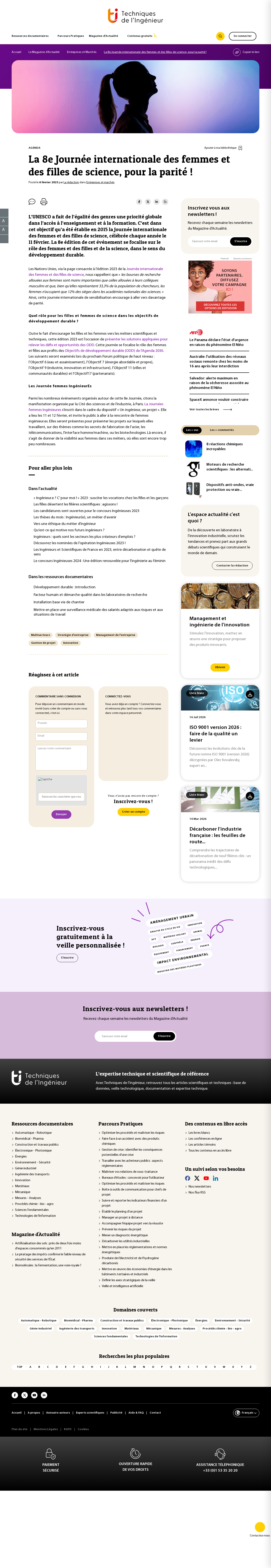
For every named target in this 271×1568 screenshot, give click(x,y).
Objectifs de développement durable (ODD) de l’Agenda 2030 (114, 351)
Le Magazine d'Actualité (44, 52)
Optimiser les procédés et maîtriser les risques (133, 1133)
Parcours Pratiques (71, 36)
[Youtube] (206, 1178)
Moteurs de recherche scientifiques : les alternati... (229, 467)
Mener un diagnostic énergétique (125, 1235)
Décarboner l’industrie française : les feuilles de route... (217, 836)
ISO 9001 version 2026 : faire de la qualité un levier (215, 734)
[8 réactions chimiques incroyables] (193, 448)
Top (19, 1367)
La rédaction (71, 182)
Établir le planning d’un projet (122, 1211)
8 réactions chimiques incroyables (224, 447)
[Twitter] (196, 1178)
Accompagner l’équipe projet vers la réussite (132, 1223)
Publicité (225, 259)
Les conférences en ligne (205, 1139)
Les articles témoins (202, 1144)
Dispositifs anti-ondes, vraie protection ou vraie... (230, 487)
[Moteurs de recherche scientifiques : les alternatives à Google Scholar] (193, 469)
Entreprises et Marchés (82, 52)
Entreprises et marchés (100, 182)
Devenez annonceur (242, 259)
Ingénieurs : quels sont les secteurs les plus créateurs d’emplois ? (84, 537)
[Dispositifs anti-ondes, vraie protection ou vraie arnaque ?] (193, 489)
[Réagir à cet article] (1, 238)
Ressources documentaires (30, 36)
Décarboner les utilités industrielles (126, 1241)
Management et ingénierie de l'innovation (219, 622)
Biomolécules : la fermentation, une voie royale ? (48, 1265)
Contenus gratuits (139, 36)
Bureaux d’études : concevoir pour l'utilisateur (133, 1177)
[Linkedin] (215, 1178)
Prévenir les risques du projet (121, 1229)
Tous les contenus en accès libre (209, 1150)
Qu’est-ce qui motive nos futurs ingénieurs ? (69, 530)
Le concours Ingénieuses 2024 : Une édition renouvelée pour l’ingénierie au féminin (100, 561)
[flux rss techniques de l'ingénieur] (165, 202)
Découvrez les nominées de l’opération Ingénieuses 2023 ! (80, 543)
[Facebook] (187, 1178)
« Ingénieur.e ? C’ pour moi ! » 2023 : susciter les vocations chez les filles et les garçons (101, 498)
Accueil (16, 52)
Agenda (35, 148)
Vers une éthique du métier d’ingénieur (65, 524)
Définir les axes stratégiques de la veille (128, 1280)
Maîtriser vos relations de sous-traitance (130, 1172)
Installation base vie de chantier (59, 602)
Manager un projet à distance (122, 1217)
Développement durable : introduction (64, 587)
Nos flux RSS (197, 1192)
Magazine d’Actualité (103, 36)
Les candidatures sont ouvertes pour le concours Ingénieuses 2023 (86, 511)
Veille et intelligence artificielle (122, 1286)
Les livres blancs (199, 1133)
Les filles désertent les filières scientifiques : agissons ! (76, 504)
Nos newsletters (199, 1186)
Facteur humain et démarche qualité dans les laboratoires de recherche (90, 595)
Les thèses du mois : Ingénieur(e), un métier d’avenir (75, 517)
